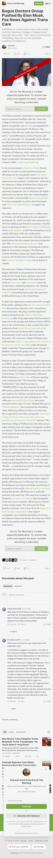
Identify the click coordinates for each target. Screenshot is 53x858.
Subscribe (39, 3)
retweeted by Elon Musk (22, 400)
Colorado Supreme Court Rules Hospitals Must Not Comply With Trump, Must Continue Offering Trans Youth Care (19, 765)
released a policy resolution (37, 488)
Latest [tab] (11, 732)
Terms (30, 840)
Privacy (23, 840)
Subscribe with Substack (28, 816)
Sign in (48, 3)
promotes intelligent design (19, 260)
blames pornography (38, 198)
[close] (46, 769)
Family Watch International (30, 328)
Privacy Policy (26, 826)
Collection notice (41, 840)
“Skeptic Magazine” (11, 407)
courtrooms (31, 282)
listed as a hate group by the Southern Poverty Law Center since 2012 (26, 343)
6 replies (13, 631)
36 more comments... (10, 720)
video (29, 125)
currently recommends (22, 498)
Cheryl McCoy (13, 608)
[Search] (48, 732)
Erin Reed (11, 46)
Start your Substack (20, 847)
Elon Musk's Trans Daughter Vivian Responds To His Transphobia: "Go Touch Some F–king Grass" (20, 742)
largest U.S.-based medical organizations (26, 510)
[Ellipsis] (50, 609)
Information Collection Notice (31, 824)
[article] (26, 747)
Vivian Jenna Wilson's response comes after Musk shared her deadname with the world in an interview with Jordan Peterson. (20, 749)
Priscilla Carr (12, 640)
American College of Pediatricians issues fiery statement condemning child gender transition (25, 417)
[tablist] (12, 586)
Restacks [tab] (18, 586)
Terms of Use (38, 821)
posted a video (23, 377)
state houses (16, 282)
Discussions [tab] (21, 732)
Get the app (39, 847)
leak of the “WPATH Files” (19, 204)
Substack (14, 853)
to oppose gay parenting (27, 162)
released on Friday (30, 168)
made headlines (15, 230)
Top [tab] (4, 732)
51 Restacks (32, 560)
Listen (47, 47)
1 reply (13, 709)
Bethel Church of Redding (38, 227)
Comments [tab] (7, 586)
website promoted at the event (25, 243)
